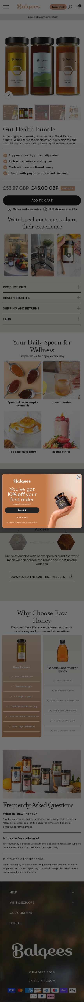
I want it (22, 510)
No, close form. (22, 517)
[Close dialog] (79, 477)
